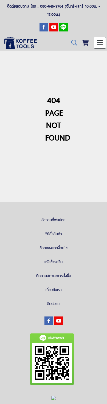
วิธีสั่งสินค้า (53, 234)
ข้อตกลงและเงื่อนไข (53, 248)
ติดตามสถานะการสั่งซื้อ (53, 276)
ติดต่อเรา (53, 304)
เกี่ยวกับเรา (54, 290)
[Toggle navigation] (100, 43)
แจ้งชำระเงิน (53, 262)
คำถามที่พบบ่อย (53, 220)
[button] (72, 43)
